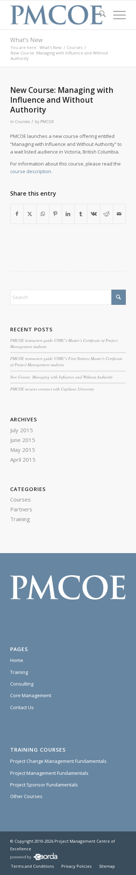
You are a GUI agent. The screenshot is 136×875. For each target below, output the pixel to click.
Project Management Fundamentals (49, 773)
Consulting (21, 683)
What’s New (26, 40)
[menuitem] (99, 14)
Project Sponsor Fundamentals (44, 784)
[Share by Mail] (119, 213)
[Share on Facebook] (17, 213)
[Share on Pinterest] (55, 213)
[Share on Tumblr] (81, 213)
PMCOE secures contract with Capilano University (52, 389)
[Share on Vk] (93, 213)
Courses (22, 121)
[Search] (99, 14)
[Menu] (116, 14)
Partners (21, 509)
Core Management (30, 695)
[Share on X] (30, 213)
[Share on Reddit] (106, 213)
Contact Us (22, 707)
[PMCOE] (56, 14)
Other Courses (26, 796)
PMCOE (47, 121)
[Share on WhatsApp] (43, 213)
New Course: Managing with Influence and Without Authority (61, 377)
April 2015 (23, 459)
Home (16, 660)
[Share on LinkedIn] (68, 213)
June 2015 (22, 439)
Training (20, 519)
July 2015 (21, 430)
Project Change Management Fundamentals (58, 761)
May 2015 (22, 449)
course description (30, 171)
